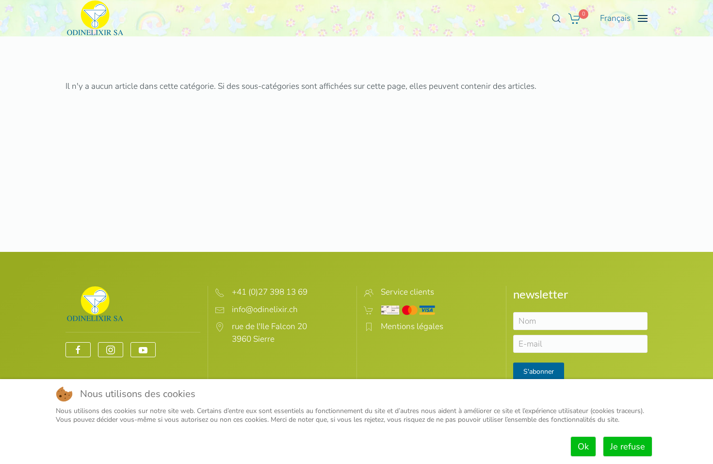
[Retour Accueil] (95, 18)
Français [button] (615, 18)
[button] (556, 18)
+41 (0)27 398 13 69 (270, 292)
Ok (583, 446)
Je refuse (627, 446)
